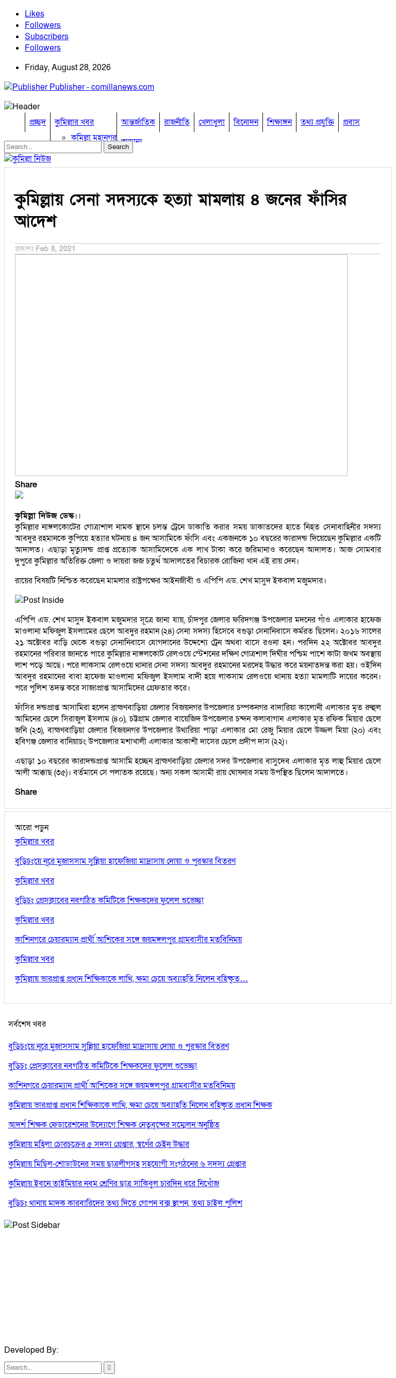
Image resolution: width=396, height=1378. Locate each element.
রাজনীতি (177, 122)
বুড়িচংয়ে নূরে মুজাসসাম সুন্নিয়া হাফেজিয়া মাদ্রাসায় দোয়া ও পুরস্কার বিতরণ (118, 1046)
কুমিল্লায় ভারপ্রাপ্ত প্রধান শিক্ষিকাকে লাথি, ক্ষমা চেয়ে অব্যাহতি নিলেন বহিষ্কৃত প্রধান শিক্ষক (140, 1105)
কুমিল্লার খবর (74, 122)
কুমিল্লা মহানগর (94, 137)
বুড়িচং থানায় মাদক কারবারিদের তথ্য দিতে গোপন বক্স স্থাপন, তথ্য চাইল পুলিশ (125, 1203)
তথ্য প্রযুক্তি (317, 122)
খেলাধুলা (212, 122)
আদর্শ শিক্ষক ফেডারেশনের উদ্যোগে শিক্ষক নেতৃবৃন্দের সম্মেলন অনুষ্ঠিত (114, 1124)
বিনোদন (246, 122)
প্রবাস (351, 122)
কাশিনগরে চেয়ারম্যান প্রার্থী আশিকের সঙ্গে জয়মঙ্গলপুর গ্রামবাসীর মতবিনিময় (121, 1085)
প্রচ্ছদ (37, 122)
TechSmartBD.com (94, 1350)
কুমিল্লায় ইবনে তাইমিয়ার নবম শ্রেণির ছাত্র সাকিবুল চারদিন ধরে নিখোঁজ (113, 1183)
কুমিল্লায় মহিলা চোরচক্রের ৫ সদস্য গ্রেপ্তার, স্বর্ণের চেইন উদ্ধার (98, 1144)
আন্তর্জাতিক (138, 122)
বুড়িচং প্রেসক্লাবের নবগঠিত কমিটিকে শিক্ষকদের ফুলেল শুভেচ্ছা (102, 1066)
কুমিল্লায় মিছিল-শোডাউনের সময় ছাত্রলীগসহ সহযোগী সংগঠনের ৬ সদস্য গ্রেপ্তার (127, 1164)
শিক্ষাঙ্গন (279, 122)
